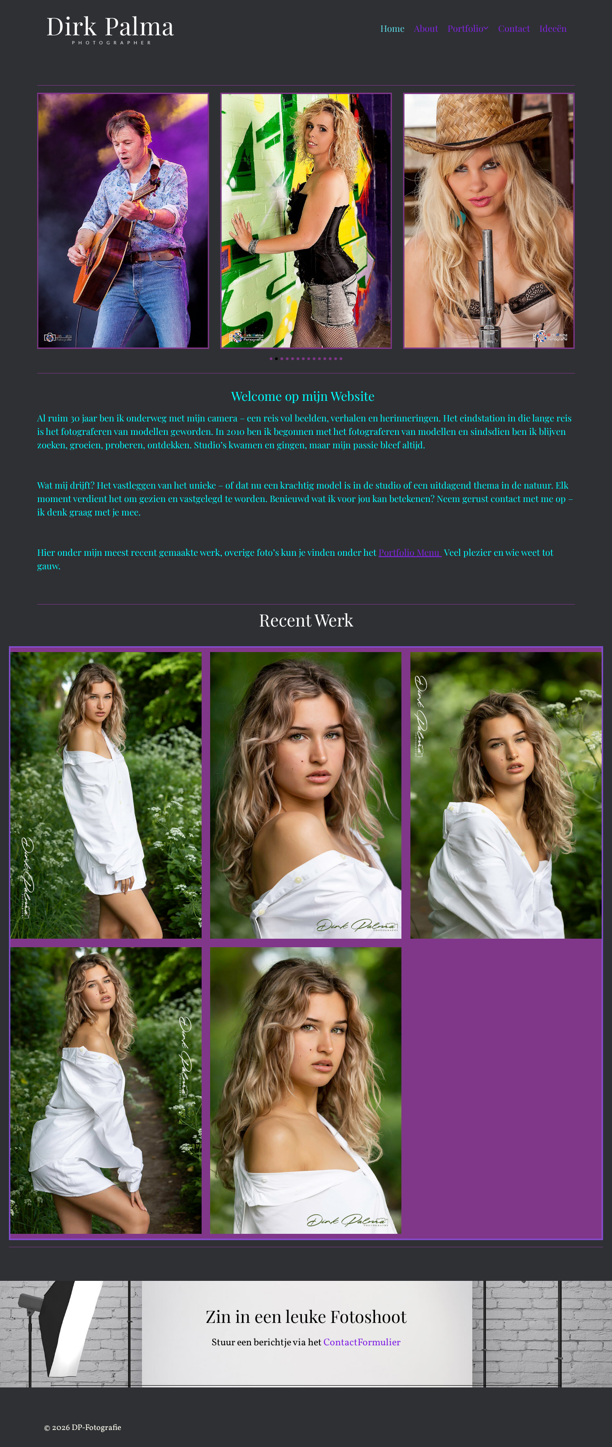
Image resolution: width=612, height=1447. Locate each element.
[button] (271, 358)
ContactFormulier (362, 1343)
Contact (514, 28)
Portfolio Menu (410, 552)
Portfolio (465, 28)
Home (392, 28)
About (426, 28)
